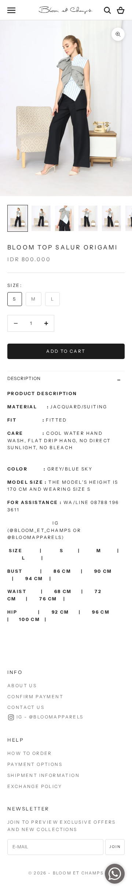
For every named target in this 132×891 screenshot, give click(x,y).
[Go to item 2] (41, 218)
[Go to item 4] (88, 218)
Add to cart (65, 351)
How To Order (29, 753)
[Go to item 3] (64, 218)
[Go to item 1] (17, 218)
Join (115, 846)
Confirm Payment (35, 696)
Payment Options (34, 764)
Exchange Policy (34, 786)
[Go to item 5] (111, 218)
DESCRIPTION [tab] (24, 378)
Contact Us (25, 707)
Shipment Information (43, 775)
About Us (22, 685)
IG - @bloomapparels (50, 717)
